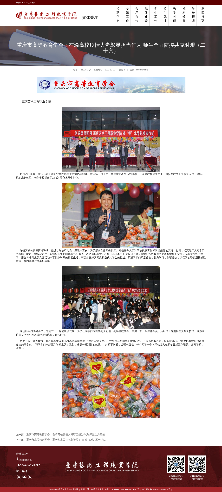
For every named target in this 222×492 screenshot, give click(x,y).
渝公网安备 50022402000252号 (156, 489)
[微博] (19, 477)
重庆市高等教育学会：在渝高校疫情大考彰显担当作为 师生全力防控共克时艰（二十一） (67, 434)
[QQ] (24, 477)
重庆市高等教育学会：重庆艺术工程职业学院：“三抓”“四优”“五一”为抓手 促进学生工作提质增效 (67, 439)
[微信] (30, 477)
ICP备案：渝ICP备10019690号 (125, 489)
